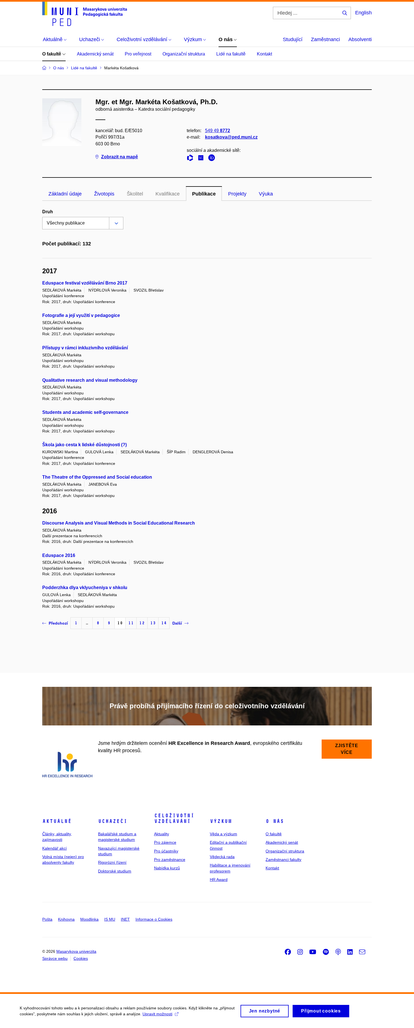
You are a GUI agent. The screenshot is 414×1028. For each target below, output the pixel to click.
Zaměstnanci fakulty (283, 859)
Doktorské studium (114, 871)
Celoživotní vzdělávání (174, 818)
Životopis (104, 194)
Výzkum (221, 821)
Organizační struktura (184, 54)
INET (125, 919)
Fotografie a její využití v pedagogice (81, 315)
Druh (47, 211)
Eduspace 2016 (58, 555)
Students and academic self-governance (85, 412)
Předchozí (58, 623)
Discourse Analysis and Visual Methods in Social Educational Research (118, 523)
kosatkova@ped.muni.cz (231, 137)
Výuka (266, 194)
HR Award (219, 879)
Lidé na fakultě (231, 54)
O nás (275, 821)
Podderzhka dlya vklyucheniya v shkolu (84, 587)
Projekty (237, 194)
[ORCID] (213, 158)
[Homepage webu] (84, 14)
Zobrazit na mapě (119, 156)
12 (142, 623)
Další (177, 623)
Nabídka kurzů (167, 868)
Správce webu (55, 958)
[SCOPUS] (202, 158)
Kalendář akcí (54, 848)
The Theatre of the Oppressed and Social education (97, 477)
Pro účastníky (166, 851)
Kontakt (264, 54)
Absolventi (360, 39)
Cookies (81, 958)
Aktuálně (57, 821)
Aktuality (161, 834)
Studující (292, 39)
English (363, 12)
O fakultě (52, 54)
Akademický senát (95, 54)
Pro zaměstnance (169, 859)
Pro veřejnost (138, 54)
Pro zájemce (165, 842)
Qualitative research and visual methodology (89, 380)
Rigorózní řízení (112, 862)
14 (164, 623)
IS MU (109, 919)
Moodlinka (89, 919)
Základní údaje (65, 194)
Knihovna (66, 919)
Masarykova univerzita (76, 951)
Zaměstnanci (325, 39)
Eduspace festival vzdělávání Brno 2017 (84, 283)
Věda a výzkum (223, 834)
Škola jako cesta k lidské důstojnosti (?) (84, 444)
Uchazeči (112, 821)
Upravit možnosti (157, 1014)
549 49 (217, 130)
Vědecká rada (222, 856)
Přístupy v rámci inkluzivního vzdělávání (85, 347)
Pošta (47, 919)
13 (153, 623)
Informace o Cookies (153, 919)
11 (131, 623)
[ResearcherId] (191, 158)
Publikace (204, 194)
